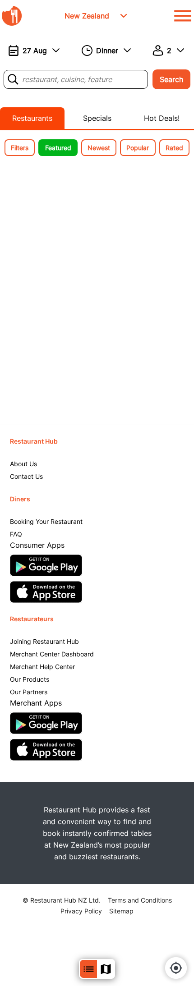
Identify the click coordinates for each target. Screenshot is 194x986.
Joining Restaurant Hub (44, 641)
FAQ (16, 534)
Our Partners (28, 692)
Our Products (29, 679)
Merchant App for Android (46, 723)
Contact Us (26, 476)
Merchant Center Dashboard (52, 654)
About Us (23, 464)
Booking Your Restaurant (46, 521)
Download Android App (46, 565)
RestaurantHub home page (12, 16)
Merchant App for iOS (46, 750)
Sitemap (121, 911)
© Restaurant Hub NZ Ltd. (62, 900)
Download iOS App (46, 592)
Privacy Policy (81, 911)
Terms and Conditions (140, 900)
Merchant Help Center (42, 666)
